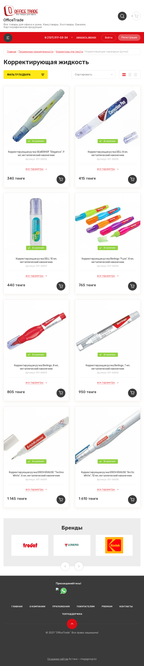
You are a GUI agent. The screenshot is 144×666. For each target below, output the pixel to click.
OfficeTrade (14, 20)
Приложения (61, 606)
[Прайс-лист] (135, 74)
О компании (37, 606)
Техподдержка (72, 614)
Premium (107, 606)
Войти (108, 37)
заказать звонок (86, 37)
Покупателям (86, 606)
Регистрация (129, 37)
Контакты (126, 606)
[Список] (129, 74)
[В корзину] (61, 179)
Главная (16, 606)
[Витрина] (124, 74)
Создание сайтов (57, 659)
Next (78, 566)
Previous (65, 566)
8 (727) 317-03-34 (56, 37)
